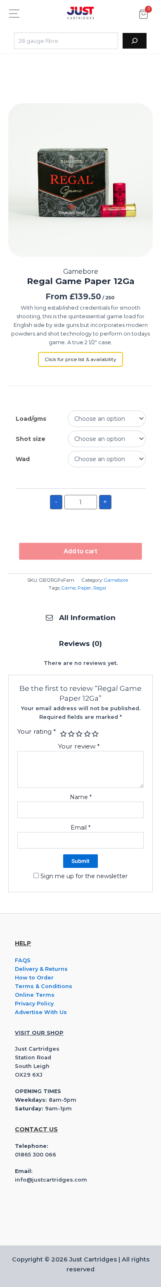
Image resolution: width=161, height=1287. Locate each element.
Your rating (36, 731)
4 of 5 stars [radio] (86, 734)
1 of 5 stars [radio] (62, 734)
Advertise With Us (41, 1012)
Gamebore (116, 580)
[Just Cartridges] (80, 13)
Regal (99, 588)
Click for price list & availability (80, 359)
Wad (23, 459)
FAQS (23, 960)
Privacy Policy (34, 1003)
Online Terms (34, 995)
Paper (84, 588)
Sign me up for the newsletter (83, 876)
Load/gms (31, 418)
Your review (79, 746)
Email (80, 827)
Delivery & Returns (41, 969)
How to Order (34, 978)
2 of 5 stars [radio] (70, 734)
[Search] (134, 41)
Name (81, 797)
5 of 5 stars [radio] (94, 734)
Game (69, 588)
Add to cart (80, 551)
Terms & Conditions (43, 986)
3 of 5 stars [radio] (79, 734)
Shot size (30, 439)
